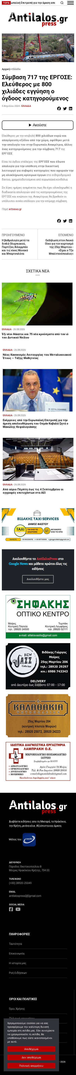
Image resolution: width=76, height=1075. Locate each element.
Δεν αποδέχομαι (31, 1057)
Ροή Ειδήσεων (18, 972)
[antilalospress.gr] (38, 19)
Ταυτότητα (15, 944)
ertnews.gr (15, 209)
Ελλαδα (26, 106)
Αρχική (6, 69)
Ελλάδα (16, 69)
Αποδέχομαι (31, 1049)
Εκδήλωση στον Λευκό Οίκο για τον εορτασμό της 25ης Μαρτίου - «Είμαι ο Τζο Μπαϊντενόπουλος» (59, 247)
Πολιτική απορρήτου (31, 1065)
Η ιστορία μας (17, 963)
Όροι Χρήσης (17, 1008)
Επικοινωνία (16, 953)
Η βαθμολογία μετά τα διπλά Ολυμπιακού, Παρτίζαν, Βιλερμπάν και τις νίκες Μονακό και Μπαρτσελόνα (15, 247)
